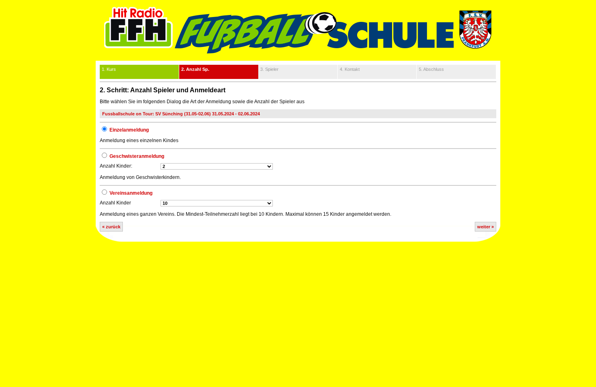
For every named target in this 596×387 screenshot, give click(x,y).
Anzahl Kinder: (116, 166)
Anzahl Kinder (115, 203)
